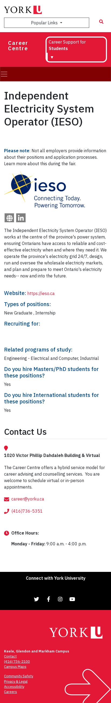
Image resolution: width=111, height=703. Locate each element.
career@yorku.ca (27, 499)
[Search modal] (101, 21)
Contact (10, 656)
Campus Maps (15, 666)
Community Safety (18, 676)
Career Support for (67, 45)
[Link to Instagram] (60, 599)
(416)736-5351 (27, 511)
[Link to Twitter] (36, 599)
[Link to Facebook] (48, 599)
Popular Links (45, 22)
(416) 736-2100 (17, 661)
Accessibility (14, 686)
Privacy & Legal (15, 681)
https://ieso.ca (41, 293)
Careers (10, 691)
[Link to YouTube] (72, 599)
